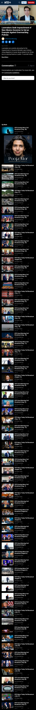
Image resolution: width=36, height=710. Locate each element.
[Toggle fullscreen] (30, 23)
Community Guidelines (11, 72)
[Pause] (2, 23)
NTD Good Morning (11, 39)
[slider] (18, 21)
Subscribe (31, 2)
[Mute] (5, 23)
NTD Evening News (19, 131)
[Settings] (33, 23)
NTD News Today (18, 169)
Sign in (24, 2)
